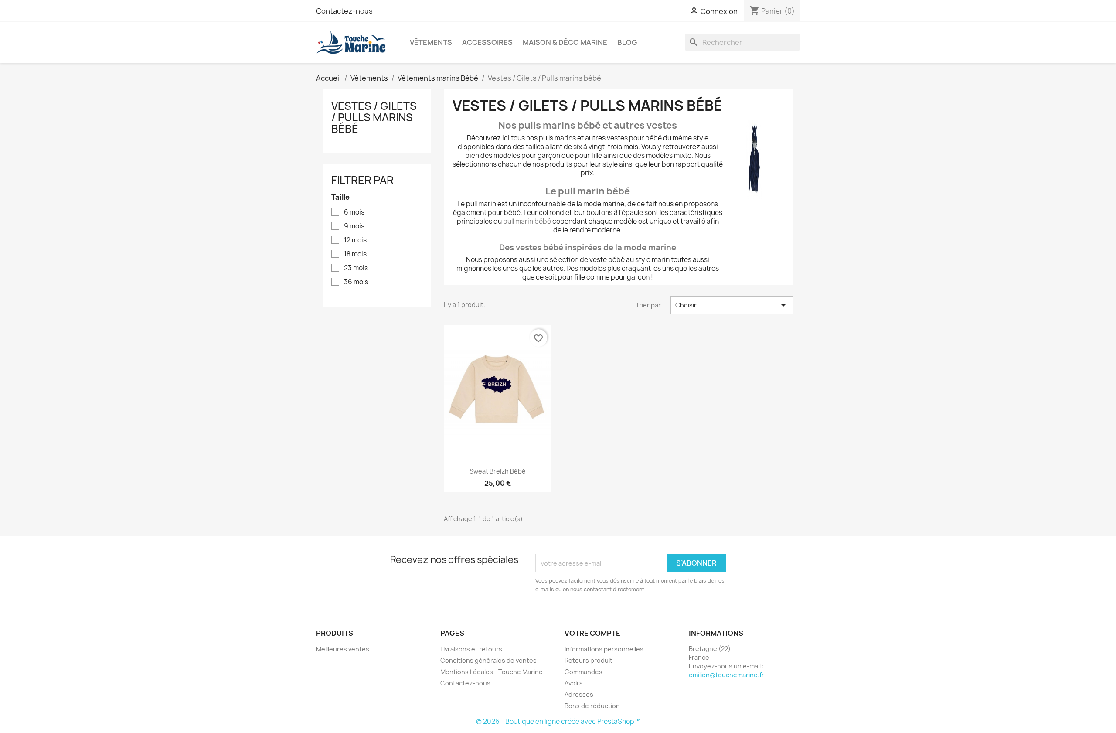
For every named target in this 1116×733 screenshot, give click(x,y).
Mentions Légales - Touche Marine (491, 672)
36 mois (356, 282)
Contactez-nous (344, 11)
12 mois (355, 240)
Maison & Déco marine (565, 42)
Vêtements (431, 42)
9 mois (354, 226)
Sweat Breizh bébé (498, 471)
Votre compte (592, 633)
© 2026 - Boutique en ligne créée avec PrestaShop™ (558, 721)
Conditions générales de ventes (488, 660)
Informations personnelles (604, 649)
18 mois (355, 254)
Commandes (583, 672)
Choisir (732, 305)
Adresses (579, 694)
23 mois (356, 268)
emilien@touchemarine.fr (726, 675)
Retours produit (588, 660)
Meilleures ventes (342, 649)
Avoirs (574, 683)
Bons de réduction (592, 706)
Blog (627, 42)
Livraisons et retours (471, 649)
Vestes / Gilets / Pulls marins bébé (374, 117)
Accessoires (487, 42)
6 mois (354, 212)
